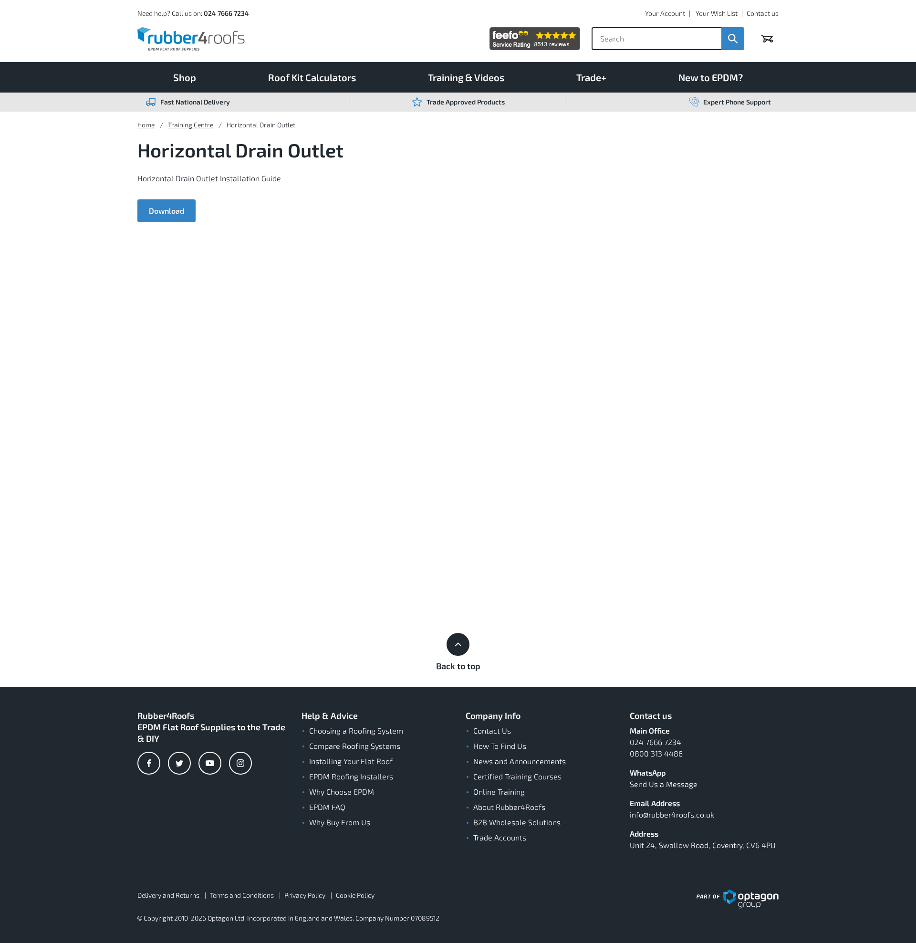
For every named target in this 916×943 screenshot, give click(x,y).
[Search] (732, 38)
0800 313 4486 (656, 753)
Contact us (763, 13)
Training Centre (190, 125)
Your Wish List (717, 13)
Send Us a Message (663, 783)
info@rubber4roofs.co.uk (672, 814)
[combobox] (656, 38)
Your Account (665, 13)
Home (146, 125)
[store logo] (191, 39)
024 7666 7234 (226, 13)
